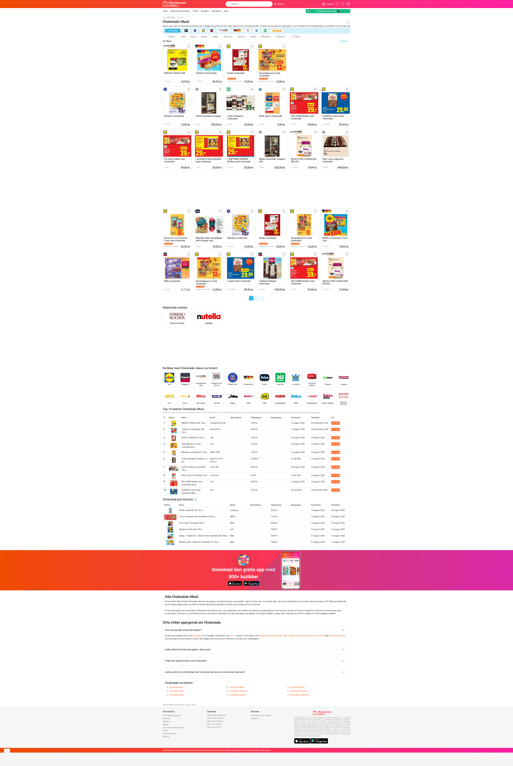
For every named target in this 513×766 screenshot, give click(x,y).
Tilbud (195, 11)
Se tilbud (335, 423)
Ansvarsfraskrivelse (217, 750)
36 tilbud (167, 41)
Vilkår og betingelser (234, 750)
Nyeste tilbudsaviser (180, 11)
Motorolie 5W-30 (317, 635)
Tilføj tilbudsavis (169, 734)
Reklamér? (167, 718)
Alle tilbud (171, 17)
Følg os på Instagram (215, 721)
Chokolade (196, 635)
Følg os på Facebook (215, 718)
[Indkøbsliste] (348, 4)
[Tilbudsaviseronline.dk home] (175, 4)
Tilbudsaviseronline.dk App (173, 728)
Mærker (166, 724)
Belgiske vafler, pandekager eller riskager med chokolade (284, 635)
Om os (165, 730)
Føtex (232, 635)
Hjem (165, 11)
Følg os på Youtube (214, 724)
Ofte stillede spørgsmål (172, 715)
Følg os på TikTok (214, 727)
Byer (226, 11)
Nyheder (166, 737)
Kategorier (217, 11)
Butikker (205, 11)
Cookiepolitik (265, 750)
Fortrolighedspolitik (251, 750)
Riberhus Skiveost (337, 635)
